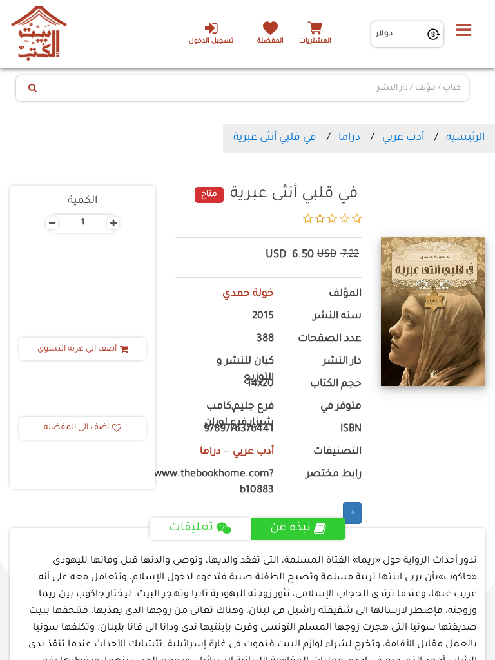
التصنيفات (337, 452)
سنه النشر (337, 316)
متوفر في (341, 407)
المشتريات (315, 41)
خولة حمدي (248, 294)
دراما (349, 138)
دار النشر (342, 361)
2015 (263, 316)
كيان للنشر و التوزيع (245, 369)
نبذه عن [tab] (290, 528)
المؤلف (345, 294)
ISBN (351, 429)
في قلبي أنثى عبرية (274, 138)
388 (265, 339)
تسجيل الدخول (211, 41)
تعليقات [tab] (191, 528)
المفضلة (270, 41)
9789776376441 (239, 429)
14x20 (260, 384)
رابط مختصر (334, 474)
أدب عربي (403, 138)
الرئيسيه (465, 138)
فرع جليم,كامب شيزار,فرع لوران (239, 415)
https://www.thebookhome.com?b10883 (224, 482)
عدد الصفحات (330, 339)
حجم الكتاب (336, 384)
